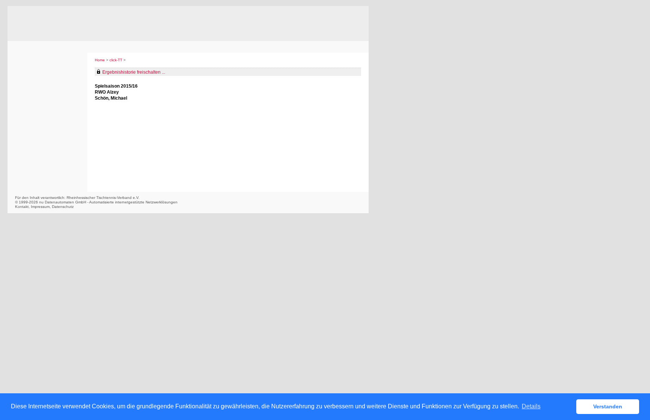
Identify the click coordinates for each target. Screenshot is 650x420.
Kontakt (22, 207)
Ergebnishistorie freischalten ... (133, 72)
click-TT (115, 60)
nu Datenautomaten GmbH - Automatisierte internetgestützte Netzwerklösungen (108, 202)
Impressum (40, 207)
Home (100, 60)
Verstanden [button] (607, 406)
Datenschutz (63, 207)
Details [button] (531, 406)
